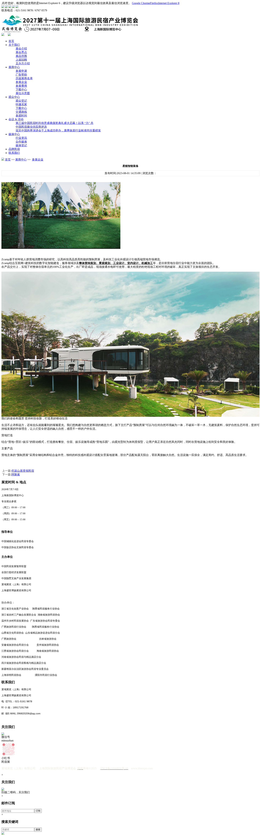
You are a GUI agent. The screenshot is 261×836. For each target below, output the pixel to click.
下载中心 (21, 89)
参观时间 (21, 115)
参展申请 (21, 70)
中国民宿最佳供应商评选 (31, 126)
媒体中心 (14, 134)
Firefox (154, 3)
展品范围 (21, 55)
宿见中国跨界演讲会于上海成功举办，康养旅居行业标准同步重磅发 (58, 130)
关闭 (4, 3)
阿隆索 (15, 474)
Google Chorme (141, 3)
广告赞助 (21, 74)
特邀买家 (21, 104)
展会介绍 (21, 48)
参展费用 (21, 85)
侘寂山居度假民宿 (22, 470)
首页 (11, 41)
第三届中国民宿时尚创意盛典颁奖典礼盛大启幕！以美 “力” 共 (54, 122)
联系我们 (14, 152)
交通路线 (21, 111)
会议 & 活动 (16, 119)
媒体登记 (21, 145)
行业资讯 (21, 137)
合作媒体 (21, 141)
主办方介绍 (23, 63)
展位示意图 (23, 93)
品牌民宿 (14, 149)
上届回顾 (21, 59)
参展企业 (21, 82)
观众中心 (14, 96)
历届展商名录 (24, 78)
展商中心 (14, 67)
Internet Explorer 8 (168, 3)
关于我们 (14, 44)
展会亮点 (21, 52)
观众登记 (21, 100)
